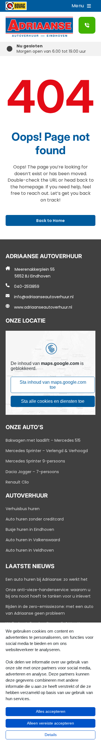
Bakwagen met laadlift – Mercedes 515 (43, 440)
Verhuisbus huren (23, 509)
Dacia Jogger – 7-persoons (32, 472)
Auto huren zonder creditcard (35, 519)
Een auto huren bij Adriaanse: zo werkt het (47, 579)
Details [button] (51, 734)
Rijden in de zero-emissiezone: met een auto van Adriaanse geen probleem (49, 610)
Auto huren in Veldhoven (30, 550)
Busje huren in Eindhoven (30, 529)
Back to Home (50, 220)
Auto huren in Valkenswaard (33, 540)
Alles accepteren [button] (50, 711)
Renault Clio (17, 482)
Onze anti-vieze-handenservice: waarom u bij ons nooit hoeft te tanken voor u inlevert (48, 593)
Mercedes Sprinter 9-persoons (35, 461)
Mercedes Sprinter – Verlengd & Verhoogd (47, 451)
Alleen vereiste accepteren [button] (50, 723)
